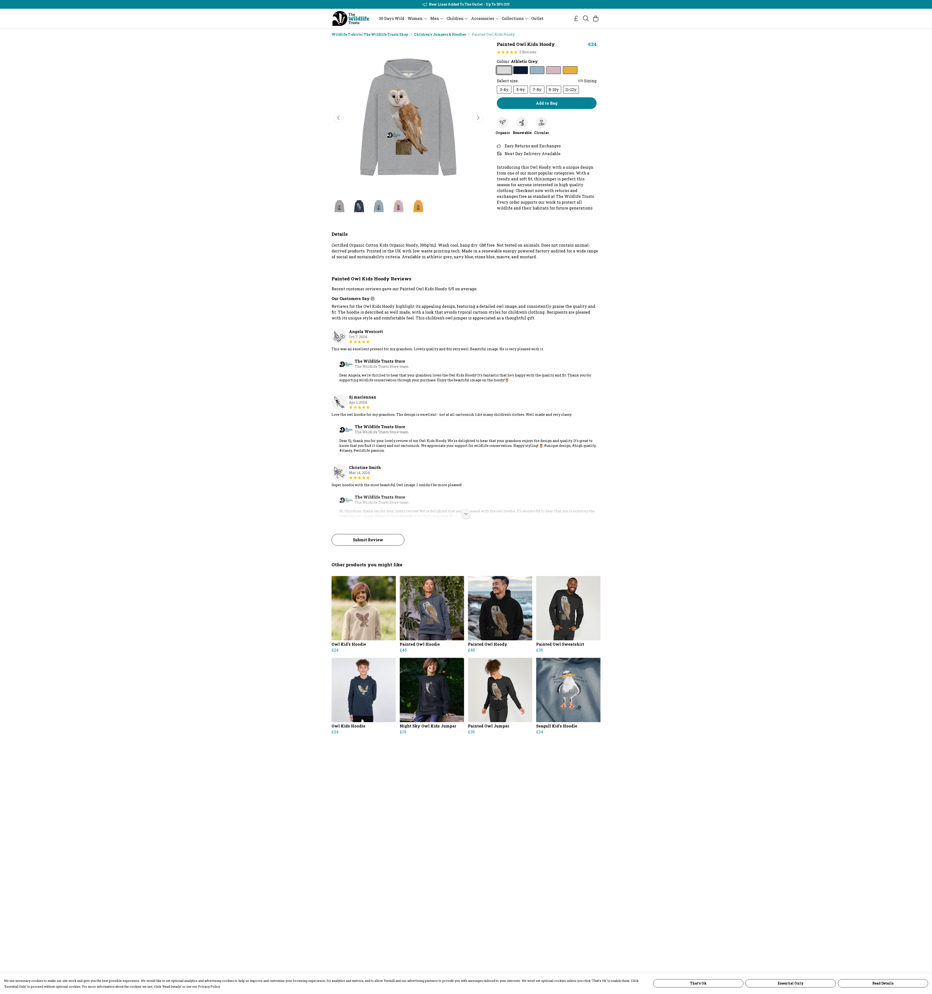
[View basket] (595, 18)
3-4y (504, 89)
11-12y (571, 89)
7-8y (537, 89)
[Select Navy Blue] (520, 70)
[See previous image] (339, 118)
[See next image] (478, 118)
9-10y (554, 89)
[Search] (586, 18)
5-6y (520, 89)
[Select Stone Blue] (537, 70)
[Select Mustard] (570, 70)
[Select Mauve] (553, 70)
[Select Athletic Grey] (504, 70)
